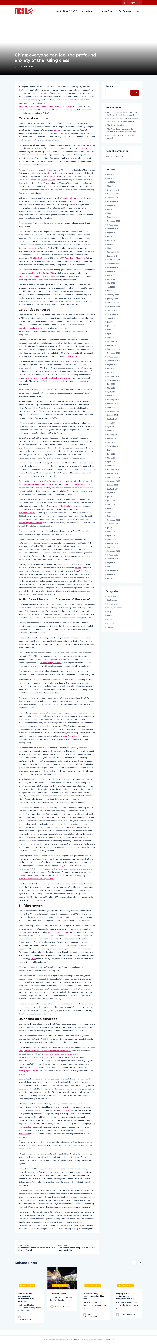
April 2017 (111, 427)
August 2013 (112, 563)
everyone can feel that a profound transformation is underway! (45, 106)
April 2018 (111, 392)
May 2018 (111, 388)
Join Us (139, 11)
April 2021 (111, 334)
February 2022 (113, 295)
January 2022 (112, 299)
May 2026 (111, 178)
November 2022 (113, 264)
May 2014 (111, 532)
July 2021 (110, 322)
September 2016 (113, 446)
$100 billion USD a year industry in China (36, 276)
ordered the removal (35, 155)
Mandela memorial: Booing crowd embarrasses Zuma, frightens (26, 1297)
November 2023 (113, 221)
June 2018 (111, 384)
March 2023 (112, 248)
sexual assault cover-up (29, 1057)
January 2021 (112, 345)
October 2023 (112, 225)
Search (109, 86)
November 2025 (113, 194)
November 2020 (113, 353)
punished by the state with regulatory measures (64, 173)
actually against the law (29, 1070)
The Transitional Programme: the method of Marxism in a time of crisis (121, 130)
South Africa (112, 600)
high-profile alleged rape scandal (37, 484)
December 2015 (113, 477)
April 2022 (111, 287)
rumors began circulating (58, 932)
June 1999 (111, 578)
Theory (110, 627)
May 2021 (111, 330)
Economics (111, 623)
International (87, 11)
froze (44, 241)
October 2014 (112, 524)
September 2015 (113, 489)
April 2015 (111, 508)
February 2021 (113, 341)
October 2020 (112, 357)
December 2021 (113, 302)
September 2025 (113, 201)
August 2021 (112, 318)
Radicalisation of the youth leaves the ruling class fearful (36, 1249)
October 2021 (112, 310)
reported (76, 183)
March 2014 (112, 539)
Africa (109, 619)
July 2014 (110, 528)
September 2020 (113, 361)
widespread (74, 401)
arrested (65, 1089)
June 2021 (111, 326)
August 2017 (112, 423)
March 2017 (112, 431)
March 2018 (112, 396)
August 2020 (112, 365)
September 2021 (113, 314)
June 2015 (111, 500)
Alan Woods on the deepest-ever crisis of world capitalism (76, 1249)
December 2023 (113, 217)
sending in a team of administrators (74, 949)
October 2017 (112, 415)
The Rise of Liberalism (115, 125)
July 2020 (110, 368)
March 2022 (112, 291)
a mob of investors (59, 935)
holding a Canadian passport (73, 484)
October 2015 (112, 485)
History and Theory (114, 608)
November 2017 (113, 411)
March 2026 (112, 186)
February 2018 (113, 399)
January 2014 (112, 543)
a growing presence (63, 1110)
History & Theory (106, 11)
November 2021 (113, 306)
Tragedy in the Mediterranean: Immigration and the (125, 1296)
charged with (87, 1095)
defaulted (70, 985)
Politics (110, 615)
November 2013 (113, 551)
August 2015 (112, 493)
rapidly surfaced (66, 917)
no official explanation (65, 506)
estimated (58, 130)
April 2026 (111, 182)
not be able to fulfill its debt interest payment (64, 945)
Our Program (125, 11)
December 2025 (113, 190)
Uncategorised (112, 596)
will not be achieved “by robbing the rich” (36, 879)
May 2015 (111, 504)
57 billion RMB (36, 258)
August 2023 (112, 232)
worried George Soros (70, 736)
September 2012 (113, 570)
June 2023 (111, 240)
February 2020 (113, 376)
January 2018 (112, 403)
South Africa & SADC (66, 11)
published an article (27, 513)
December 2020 (113, 349)
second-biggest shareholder (30, 522)
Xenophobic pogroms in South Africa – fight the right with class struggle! (122, 113)
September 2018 (113, 380)
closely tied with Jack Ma (60, 519)
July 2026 (110, 174)
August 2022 (112, 271)
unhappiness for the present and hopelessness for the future (45, 1050)
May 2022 (111, 283)
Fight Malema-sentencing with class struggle (121, 136)
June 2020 (111, 372)
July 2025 (110, 209)
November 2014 (113, 520)
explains (32, 959)
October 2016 (112, 442)
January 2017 (112, 438)
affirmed (25, 869)
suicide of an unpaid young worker (58, 1054)
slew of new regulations (29, 328)
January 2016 (112, 473)
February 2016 (113, 469)
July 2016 (110, 450)
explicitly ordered (48, 180)
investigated (83, 148)
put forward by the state (50, 662)
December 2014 (113, 516)
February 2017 (113, 434)
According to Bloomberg (75, 258)
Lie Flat (78, 568)
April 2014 (111, 535)
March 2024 (112, 213)
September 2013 (113, 559)
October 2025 (112, 198)
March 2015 (112, 512)
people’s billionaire (70, 198)
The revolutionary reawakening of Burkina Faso (93, 1296)
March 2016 (112, 465)
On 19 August (30, 248)
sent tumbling (62, 161)
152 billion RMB (71, 356)
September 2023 (113, 229)
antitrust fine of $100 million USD (40, 273)
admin (24, 1317)
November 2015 (113, 481)
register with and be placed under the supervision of (41, 331)
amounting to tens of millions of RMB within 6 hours (48, 378)
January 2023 (112, 256)
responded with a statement (40, 211)
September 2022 (113, 267)
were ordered (24, 1133)
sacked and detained (31, 1127)
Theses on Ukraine (58, 1293)
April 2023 (111, 244)
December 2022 (113, 260)
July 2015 (110, 497)
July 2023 (110, 236)
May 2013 (111, 567)
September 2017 (113, 419)
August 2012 (112, 574)
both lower (61, 920)
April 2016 (111, 462)
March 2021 (112, 337)
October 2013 (112, 555)
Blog (109, 612)
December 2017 (113, 407)
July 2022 (110, 275)
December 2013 (113, 547)
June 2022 (111, 279)
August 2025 (112, 205)
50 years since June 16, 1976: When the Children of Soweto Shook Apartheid (122, 120)
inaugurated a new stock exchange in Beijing (44, 865)
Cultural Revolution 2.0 (52, 659)
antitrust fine (54, 176)
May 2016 (111, 458)
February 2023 (113, 252)
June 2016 (111, 454)
